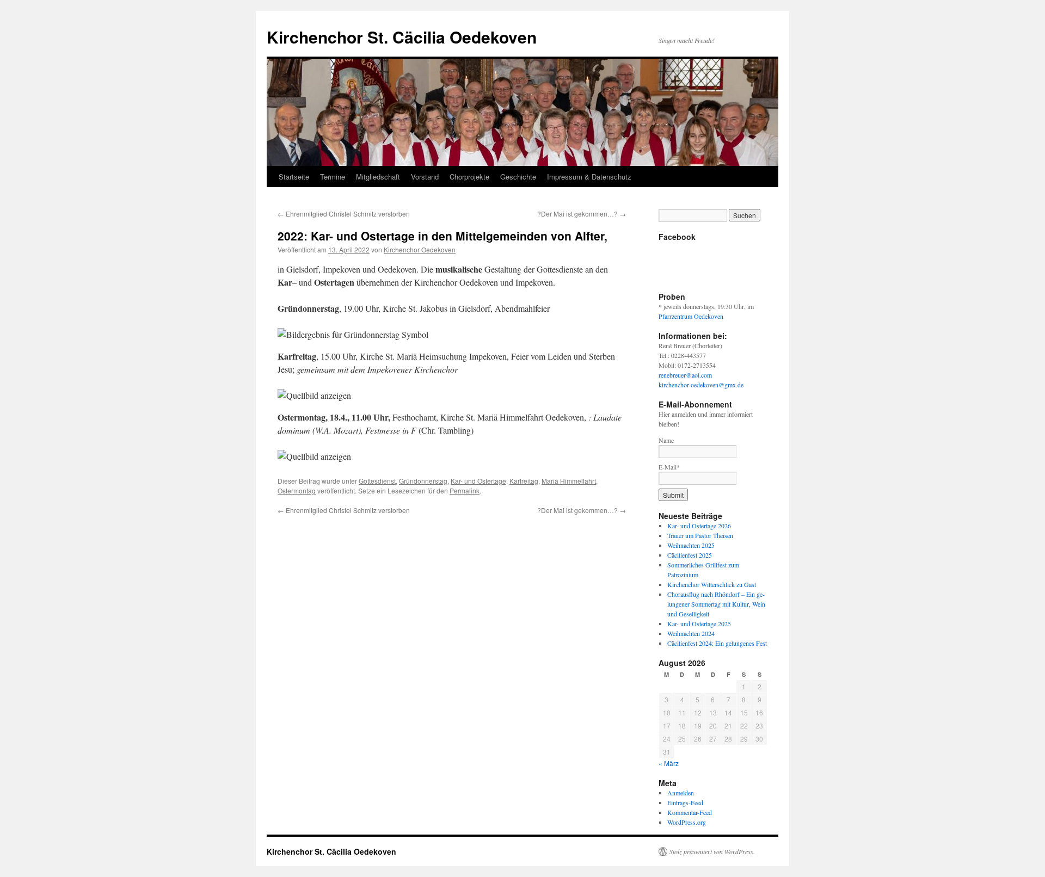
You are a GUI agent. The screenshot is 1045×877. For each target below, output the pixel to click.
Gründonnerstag (423, 480)
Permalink (465, 490)
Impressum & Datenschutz (589, 176)
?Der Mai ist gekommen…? (581, 213)
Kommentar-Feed (689, 812)
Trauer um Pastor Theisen (700, 535)
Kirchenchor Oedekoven (420, 249)
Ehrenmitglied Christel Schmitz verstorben (344, 213)
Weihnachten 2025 (691, 545)
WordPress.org (686, 822)
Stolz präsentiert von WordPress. (712, 851)
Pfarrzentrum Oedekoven (691, 316)
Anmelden (680, 792)
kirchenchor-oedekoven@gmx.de (701, 384)
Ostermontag (297, 490)
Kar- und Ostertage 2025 (699, 623)
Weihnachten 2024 (691, 633)
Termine (332, 176)
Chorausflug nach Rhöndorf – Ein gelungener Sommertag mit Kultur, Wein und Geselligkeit (716, 604)
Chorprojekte (469, 176)
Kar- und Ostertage (478, 480)
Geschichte (518, 176)
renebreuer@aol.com (685, 374)
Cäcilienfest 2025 (689, 555)
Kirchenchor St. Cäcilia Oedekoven (402, 36)
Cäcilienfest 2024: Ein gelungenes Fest (717, 643)
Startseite (294, 176)
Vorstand (425, 176)
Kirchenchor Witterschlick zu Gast (711, 584)
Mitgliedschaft (378, 176)
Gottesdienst (377, 480)
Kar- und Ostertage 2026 (699, 525)
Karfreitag (523, 480)
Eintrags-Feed (685, 802)
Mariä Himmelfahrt (569, 480)
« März (669, 763)
